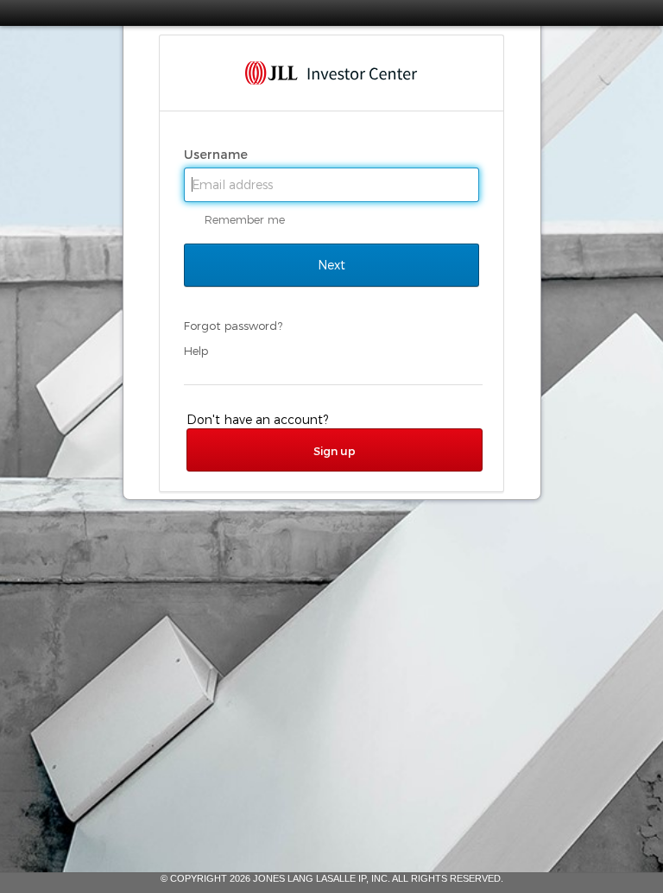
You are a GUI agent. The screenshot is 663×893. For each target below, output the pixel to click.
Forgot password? (233, 325)
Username (217, 155)
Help (196, 351)
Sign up (334, 451)
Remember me (245, 219)
